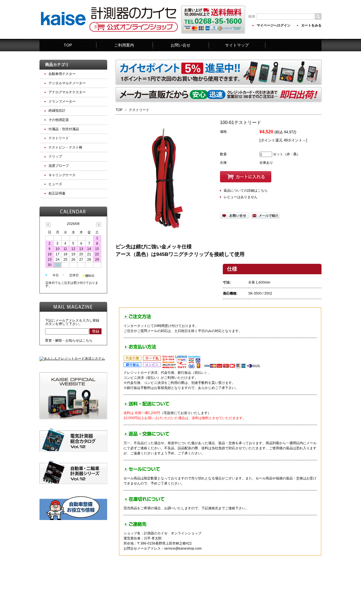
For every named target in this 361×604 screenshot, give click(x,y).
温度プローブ (59, 166)
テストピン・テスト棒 (65, 147)
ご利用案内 (124, 45)
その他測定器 (59, 120)
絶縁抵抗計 (57, 110)
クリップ (55, 156)
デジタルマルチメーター (67, 83)
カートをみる (311, 25)
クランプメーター (62, 101)
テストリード (139, 110)
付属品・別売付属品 (64, 129)
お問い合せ (180, 45)
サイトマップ (237, 45)
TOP (68, 45)
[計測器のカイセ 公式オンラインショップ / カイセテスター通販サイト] (63, 35)
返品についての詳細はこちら (246, 191)
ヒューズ (55, 184)
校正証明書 (57, 193)
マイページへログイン (273, 25)
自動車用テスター (62, 74)
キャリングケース (62, 175)
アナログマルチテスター (67, 92)
